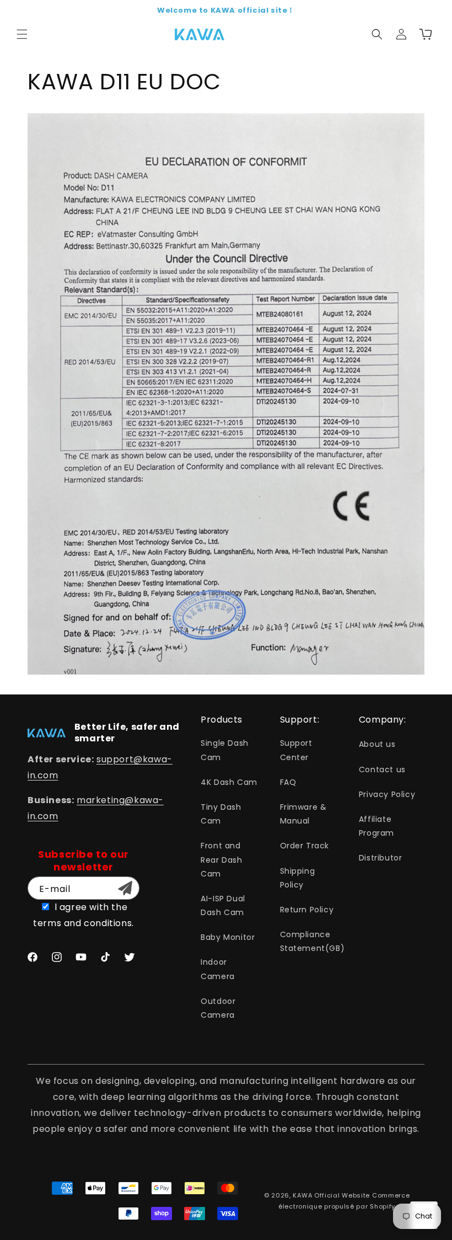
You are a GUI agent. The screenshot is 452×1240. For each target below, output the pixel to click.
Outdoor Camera (218, 1008)
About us (377, 744)
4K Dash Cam (229, 782)
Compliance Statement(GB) (312, 941)
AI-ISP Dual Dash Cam (223, 905)
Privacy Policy (387, 794)
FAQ (288, 782)
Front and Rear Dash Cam (221, 859)
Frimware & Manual (303, 813)
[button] (22, 34)
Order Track (305, 845)
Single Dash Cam (225, 749)
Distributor (380, 857)
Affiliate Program (376, 826)
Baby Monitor (228, 937)
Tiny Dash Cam (221, 813)
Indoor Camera (218, 968)
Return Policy (307, 909)
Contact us (382, 769)
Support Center (296, 749)
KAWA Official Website (331, 1195)
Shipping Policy (297, 877)
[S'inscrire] (125, 888)
